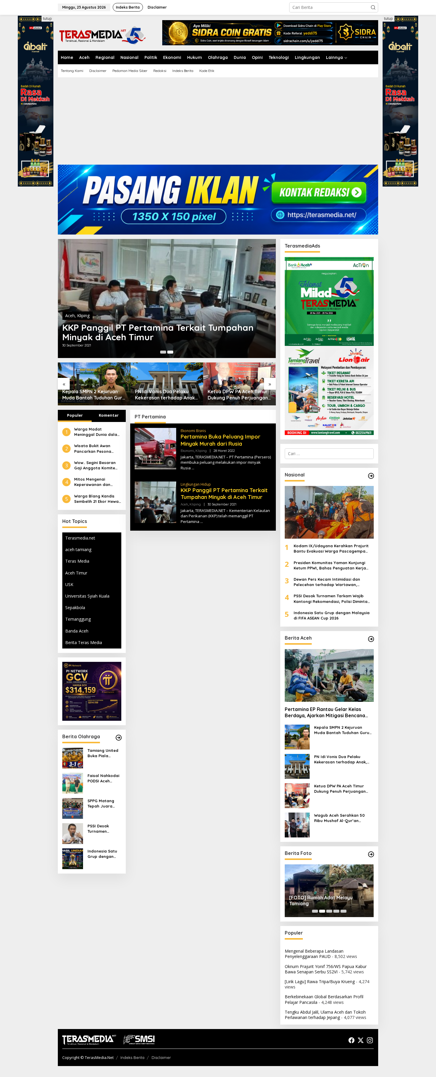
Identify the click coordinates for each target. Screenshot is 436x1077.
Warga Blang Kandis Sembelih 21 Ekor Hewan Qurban (97, 499)
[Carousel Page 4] (336, 911)
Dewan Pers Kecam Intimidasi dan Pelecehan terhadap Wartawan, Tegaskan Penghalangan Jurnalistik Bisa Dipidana (333, 582)
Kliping (91, 315)
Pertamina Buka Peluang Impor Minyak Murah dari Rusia (160, 332)
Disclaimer (161, 1057)
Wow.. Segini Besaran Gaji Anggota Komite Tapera (95, 465)
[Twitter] (361, 1040)
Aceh (184, 504)
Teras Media (77, 561)
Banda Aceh (76, 631)
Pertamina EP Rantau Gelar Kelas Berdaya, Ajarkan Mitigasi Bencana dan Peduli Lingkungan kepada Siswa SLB (327, 712)
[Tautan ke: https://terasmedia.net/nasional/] (371, 475)
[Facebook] (351, 1040)
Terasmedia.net (80, 538)
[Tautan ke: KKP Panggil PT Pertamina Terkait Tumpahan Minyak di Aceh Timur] (155, 502)
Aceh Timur (76, 573)
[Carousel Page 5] (343, 911)
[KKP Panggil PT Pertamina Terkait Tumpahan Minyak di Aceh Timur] (201, 521)
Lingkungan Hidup (196, 484)
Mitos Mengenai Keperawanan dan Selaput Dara (92, 482)
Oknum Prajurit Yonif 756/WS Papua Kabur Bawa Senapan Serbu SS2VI (326, 969)
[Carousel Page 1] (315, 911)
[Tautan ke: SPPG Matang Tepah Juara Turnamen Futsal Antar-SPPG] (72, 807)
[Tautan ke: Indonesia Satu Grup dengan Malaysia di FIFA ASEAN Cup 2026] (72, 858)
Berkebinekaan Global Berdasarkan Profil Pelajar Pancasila (324, 999)
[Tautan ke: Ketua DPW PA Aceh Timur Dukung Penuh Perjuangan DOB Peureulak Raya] (167, 383)
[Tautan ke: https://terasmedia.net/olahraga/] (118, 737)
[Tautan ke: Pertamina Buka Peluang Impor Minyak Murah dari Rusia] (167, 298)
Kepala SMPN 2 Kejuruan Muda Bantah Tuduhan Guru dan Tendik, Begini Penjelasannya (341, 730)
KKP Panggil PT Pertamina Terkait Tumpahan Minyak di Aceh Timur (224, 493)
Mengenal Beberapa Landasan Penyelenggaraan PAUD (314, 953)
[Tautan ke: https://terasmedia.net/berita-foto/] (371, 854)
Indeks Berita (132, 1057)
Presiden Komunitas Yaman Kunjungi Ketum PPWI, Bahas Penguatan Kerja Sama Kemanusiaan (330, 565)
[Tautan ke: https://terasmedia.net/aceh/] (371, 639)
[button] (373, 7)
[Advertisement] (218, 123)
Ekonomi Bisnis (193, 430)
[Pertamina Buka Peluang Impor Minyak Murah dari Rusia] (193, 468)
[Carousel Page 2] (170, 352)
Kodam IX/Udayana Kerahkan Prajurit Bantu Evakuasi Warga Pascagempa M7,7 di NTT (331, 548)
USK (69, 584)
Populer (75, 415)
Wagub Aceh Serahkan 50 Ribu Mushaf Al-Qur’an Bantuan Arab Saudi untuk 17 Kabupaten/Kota (238, 395)
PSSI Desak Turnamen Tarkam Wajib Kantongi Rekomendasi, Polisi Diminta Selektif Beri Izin (103, 829)
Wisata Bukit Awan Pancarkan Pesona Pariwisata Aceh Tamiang (92, 448)
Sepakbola (75, 607)
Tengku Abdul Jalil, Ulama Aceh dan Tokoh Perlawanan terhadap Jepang (325, 1014)
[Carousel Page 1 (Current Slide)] (163, 352)
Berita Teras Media (83, 642)
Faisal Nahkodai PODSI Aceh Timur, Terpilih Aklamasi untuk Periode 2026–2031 (103, 778)
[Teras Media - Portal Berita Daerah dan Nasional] (102, 34)
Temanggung (78, 619)
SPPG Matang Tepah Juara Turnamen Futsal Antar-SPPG (103, 803)
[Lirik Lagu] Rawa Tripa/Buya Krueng (320, 981)
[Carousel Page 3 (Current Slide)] (329, 911)
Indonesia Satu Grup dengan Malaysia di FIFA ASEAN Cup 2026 (103, 854)
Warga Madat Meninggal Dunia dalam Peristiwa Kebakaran (97, 432)
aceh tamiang (78, 549)
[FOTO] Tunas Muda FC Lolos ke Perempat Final (325, 901)
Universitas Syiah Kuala (87, 596)
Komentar (109, 415)
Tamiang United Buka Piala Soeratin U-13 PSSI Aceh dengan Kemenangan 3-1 (103, 753)
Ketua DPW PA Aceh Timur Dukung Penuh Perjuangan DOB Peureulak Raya (165, 395)
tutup (47, 18)
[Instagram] (370, 1040)
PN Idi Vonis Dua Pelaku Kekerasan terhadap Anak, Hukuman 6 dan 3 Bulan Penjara (92, 395)
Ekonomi (73, 315)
